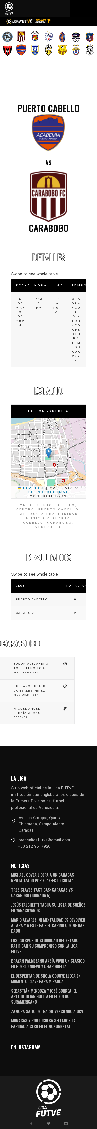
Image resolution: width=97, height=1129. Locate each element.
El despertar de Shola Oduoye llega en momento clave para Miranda (46, 978)
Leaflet (32, 487)
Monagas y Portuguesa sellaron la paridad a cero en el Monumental (43, 1023)
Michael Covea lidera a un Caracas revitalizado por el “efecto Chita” (42, 877)
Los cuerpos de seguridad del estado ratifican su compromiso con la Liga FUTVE (44, 946)
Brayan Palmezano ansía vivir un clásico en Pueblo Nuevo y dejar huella (48, 963)
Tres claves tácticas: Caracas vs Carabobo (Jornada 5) (42, 892)
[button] (49, 453)
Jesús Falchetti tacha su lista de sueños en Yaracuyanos (48, 907)
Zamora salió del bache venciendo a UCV (47, 1011)
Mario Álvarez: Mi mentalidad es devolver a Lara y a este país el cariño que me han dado (48, 925)
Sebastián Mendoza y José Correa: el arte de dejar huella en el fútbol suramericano (44, 996)
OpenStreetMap (48, 492)
